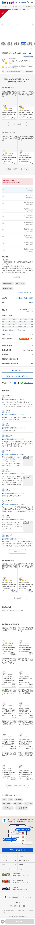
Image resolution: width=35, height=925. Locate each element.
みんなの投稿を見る (28, 56)
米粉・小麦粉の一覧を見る (17, 169)
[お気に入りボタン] (15, 92)
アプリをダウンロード (17, 850)
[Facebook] (20, 906)
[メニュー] (31, 2)
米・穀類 (15, 6)
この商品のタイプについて (25, 292)
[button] (17, 61)
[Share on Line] (21, 383)
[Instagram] (15, 906)
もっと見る (17, 124)
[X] (11, 906)
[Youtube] (24, 906)
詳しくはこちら (29, 71)
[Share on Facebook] (15, 383)
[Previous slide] (2, 25)
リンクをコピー (28, 383)
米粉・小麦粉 (21, 6)
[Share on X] (18, 383)
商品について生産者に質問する (17, 376)
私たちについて (17, 370)
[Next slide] (32, 25)
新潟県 (31, 303)
